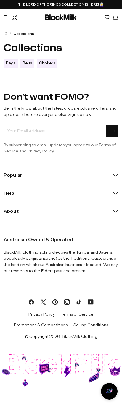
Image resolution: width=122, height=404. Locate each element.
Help (9, 193)
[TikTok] (79, 301)
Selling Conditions (90, 324)
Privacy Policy (41, 151)
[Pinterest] (55, 301)
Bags (10, 63)
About (11, 211)
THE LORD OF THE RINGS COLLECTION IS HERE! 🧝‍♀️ (61, 4)
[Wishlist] (107, 17)
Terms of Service (77, 314)
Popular (13, 175)
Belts (27, 63)
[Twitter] (43, 301)
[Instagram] (67, 301)
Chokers (47, 63)
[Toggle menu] (6, 17)
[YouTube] (91, 301)
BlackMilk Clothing (79, 336)
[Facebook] (31, 301)
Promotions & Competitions (41, 324)
